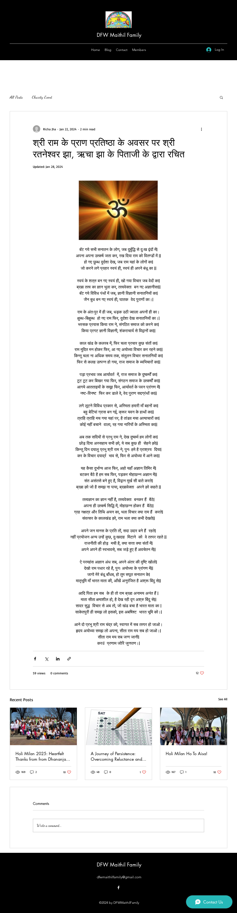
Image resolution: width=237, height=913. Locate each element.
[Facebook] (118, 887)
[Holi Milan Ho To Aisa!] (193, 726)
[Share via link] (69, 659)
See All (222, 699)
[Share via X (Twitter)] (46, 659)
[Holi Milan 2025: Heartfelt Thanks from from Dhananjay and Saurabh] (43, 726)
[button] (221, 97)
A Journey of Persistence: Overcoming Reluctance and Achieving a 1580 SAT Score (117, 756)
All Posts (16, 97)
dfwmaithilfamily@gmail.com (119, 877)
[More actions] (201, 129)
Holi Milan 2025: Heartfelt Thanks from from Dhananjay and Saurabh (42, 756)
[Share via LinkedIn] (58, 659)
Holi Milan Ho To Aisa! (186, 753)
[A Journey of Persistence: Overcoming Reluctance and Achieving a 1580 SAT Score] (118, 726)
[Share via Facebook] (35, 659)
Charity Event (42, 97)
